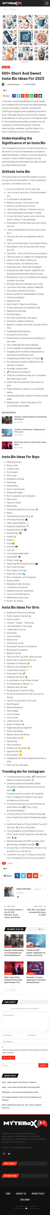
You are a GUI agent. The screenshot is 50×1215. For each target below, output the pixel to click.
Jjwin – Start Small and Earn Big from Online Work (21, 1087)
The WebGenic (34, 1208)
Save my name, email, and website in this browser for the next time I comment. (25, 1051)
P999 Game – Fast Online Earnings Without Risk (20, 1092)
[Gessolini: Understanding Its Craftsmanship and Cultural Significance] (7, 420)
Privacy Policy (38, 1193)
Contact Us (21, 1193)
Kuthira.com (34, 1206)
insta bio (10, 863)
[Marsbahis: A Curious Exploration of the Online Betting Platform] (36, 968)
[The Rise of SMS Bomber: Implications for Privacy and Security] (7, 433)
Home (8, 1193)
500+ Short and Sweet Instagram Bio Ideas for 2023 (36, 912)
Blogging (6, 67)
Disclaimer (25, 1199)
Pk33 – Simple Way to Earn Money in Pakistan (19, 1082)
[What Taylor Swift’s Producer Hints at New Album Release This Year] (7, 445)
